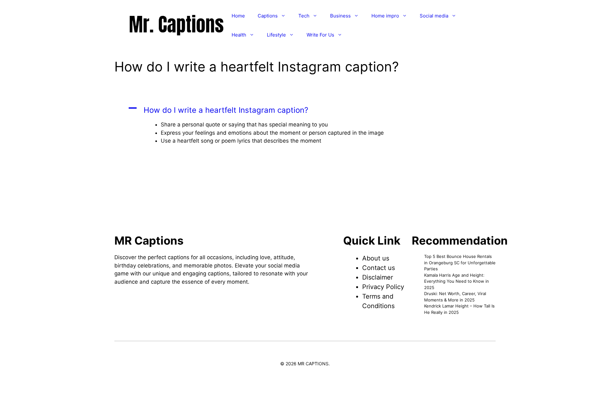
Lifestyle (276, 35)
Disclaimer (377, 277)
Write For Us (320, 35)
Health (239, 35)
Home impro (385, 16)
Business (340, 16)
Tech (303, 16)
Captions (268, 16)
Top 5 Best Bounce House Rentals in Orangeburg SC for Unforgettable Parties (460, 262)
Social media (434, 16)
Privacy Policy (383, 287)
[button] (305, 110)
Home (238, 16)
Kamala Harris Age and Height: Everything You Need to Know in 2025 (456, 281)
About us (375, 258)
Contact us (378, 268)
